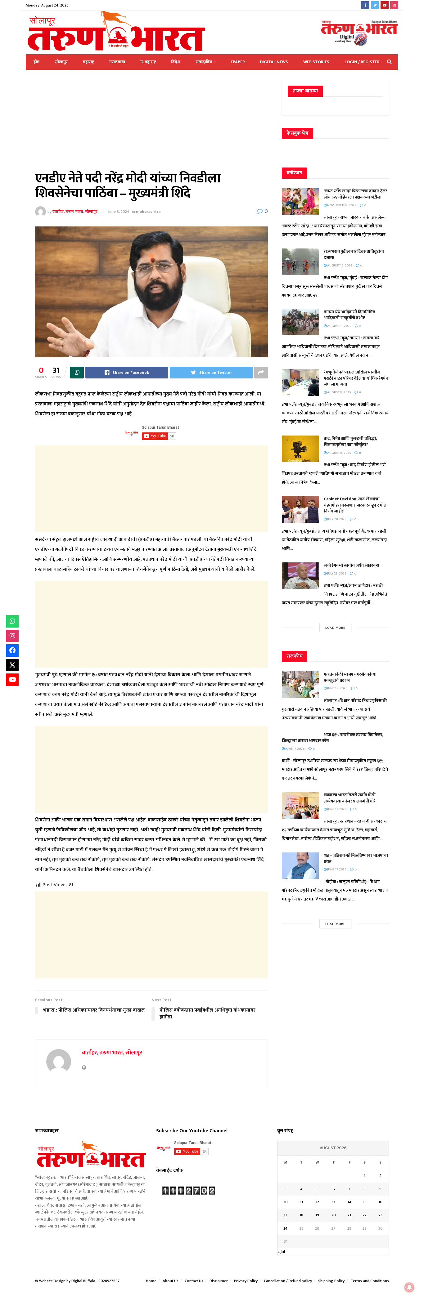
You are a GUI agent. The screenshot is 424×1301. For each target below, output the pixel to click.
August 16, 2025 (339, 265)
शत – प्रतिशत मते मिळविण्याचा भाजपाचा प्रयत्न (356, 858)
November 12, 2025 (341, 205)
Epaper (238, 61)
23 (380, 1215)
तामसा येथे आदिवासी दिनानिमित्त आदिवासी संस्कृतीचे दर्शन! (349, 315)
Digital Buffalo (83, 1281)
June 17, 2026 (295, 749)
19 (317, 1215)
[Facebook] (12, 650)
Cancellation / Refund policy (288, 1280)
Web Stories (316, 61)
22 (365, 1215)
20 (334, 1215)
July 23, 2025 (336, 573)
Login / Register (362, 61)
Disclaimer (219, 1280)
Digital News (274, 61)
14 (349, 1202)
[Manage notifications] (409, 1287)
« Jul (281, 1251)
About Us (170, 1280)
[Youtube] (12, 679)
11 (301, 1202)
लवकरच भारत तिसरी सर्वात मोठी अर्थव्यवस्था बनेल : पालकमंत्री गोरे (350, 798)
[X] (12, 665)
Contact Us (194, 1280)
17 (285, 1215)
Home (151, 1280)
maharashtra (148, 211)
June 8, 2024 (118, 211)
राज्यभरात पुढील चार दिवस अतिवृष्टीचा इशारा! (354, 254)
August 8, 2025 (339, 392)
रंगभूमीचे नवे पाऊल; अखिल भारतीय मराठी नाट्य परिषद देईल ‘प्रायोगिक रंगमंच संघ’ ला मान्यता (356, 378)
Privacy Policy (246, 1280)
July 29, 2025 (336, 519)
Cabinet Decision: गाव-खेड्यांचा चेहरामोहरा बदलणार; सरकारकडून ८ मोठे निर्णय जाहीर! (355, 505)
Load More (335, 628)
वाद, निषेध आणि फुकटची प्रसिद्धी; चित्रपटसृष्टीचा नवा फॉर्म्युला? (350, 441)
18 (301, 1215)
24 (285, 1228)
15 (365, 1202)
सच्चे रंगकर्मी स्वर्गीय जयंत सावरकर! (351, 565)
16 (380, 1202)
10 (286, 1202)
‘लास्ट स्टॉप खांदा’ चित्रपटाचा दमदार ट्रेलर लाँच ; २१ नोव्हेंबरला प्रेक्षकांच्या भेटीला (355, 194)
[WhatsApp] (12, 621)
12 (317, 1202)
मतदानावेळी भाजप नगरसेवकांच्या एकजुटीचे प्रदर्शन (350, 677)
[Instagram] (12, 636)
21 (349, 1215)
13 (333, 1202)
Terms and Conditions (370, 1280)
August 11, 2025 (339, 326)
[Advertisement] (151, 125)
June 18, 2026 (337, 688)
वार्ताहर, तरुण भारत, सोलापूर (74, 211)
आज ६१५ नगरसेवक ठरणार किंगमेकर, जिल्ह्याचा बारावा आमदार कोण (332, 737)
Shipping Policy (331, 1280)
